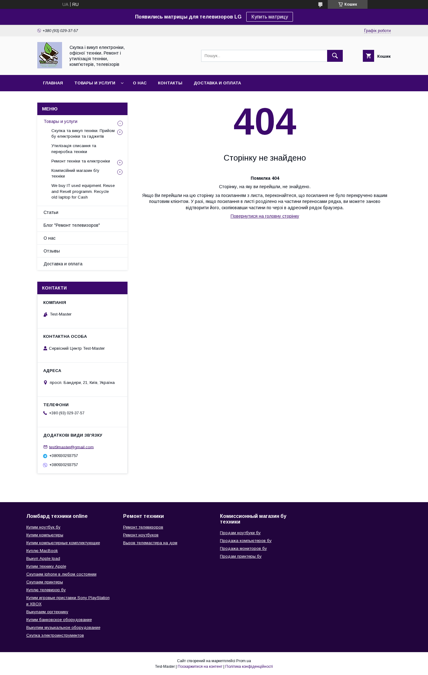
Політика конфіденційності (249, 666)
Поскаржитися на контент (200, 666)
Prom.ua (243, 661)
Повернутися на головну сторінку (265, 216)
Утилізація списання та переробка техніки (73, 148)
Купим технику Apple (46, 566)
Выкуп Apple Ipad (43, 558)
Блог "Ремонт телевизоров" (72, 225)
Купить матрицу (269, 16)
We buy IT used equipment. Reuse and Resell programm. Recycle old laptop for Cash (83, 191)
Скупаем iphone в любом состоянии (61, 574)
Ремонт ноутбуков (141, 535)
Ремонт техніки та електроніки (80, 161)
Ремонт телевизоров (143, 527)
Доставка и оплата (217, 83)
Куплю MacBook (42, 550)
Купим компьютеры (44, 535)
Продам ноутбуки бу (240, 532)
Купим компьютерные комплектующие (63, 542)
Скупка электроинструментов (55, 635)
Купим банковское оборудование (59, 619)
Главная (53, 83)
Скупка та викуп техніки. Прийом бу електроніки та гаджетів (83, 133)
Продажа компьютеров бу (246, 540)
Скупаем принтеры (44, 582)
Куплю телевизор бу (46, 589)
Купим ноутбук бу (43, 527)
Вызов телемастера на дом (150, 542)
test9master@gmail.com (71, 446)
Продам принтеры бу (241, 556)
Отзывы (52, 250)
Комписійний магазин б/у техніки (75, 173)
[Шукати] (335, 56)
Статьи (51, 212)
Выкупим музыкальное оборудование (63, 627)
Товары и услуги (94, 83)
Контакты (170, 83)
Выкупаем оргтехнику (47, 611)
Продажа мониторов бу (243, 548)
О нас (140, 83)
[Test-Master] (49, 66)
